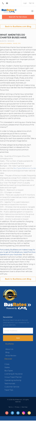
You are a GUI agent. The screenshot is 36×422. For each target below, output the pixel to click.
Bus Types (8, 371)
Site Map (24, 407)
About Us (9, 349)
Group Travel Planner (13, 377)
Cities (6, 364)
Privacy (17, 407)
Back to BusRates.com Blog (18, 26)
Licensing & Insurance (13, 374)
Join (18, 338)
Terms (11, 407)
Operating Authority (12, 380)
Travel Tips (16, 43)
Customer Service (11, 387)
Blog (7, 352)
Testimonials (9, 384)
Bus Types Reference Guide (24, 168)
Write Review (10, 356)
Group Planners (6, 43)
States (7, 367)
